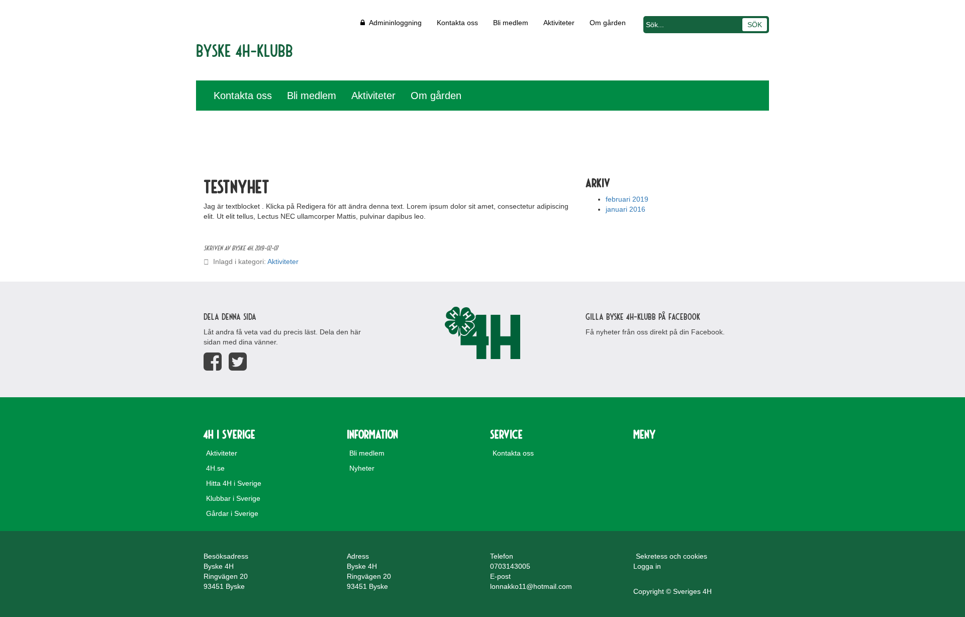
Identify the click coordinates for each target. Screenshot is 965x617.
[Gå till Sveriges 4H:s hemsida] (482, 333)
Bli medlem (510, 23)
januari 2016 (625, 209)
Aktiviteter (558, 23)
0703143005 (510, 566)
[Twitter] (238, 362)
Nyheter (361, 468)
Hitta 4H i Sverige (233, 483)
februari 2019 (627, 199)
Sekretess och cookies (671, 556)
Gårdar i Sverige (232, 513)
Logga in (647, 566)
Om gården (608, 23)
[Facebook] (213, 362)
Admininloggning (393, 23)
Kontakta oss (457, 23)
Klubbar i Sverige (233, 498)
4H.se (215, 468)
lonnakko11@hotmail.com (531, 586)
